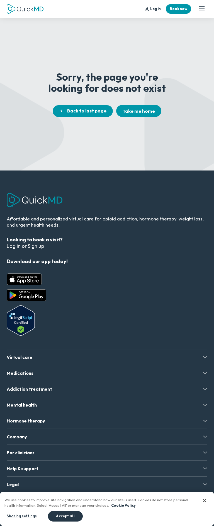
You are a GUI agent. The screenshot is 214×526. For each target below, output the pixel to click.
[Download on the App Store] (24, 279)
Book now (178, 8)
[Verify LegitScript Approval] (21, 320)
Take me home (139, 111)
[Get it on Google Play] (26, 295)
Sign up (36, 246)
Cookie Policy (123, 505)
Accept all (65, 516)
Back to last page (86, 111)
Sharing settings (22, 516)
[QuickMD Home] (25, 9)
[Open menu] (201, 9)
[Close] (204, 500)
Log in (155, 8)
